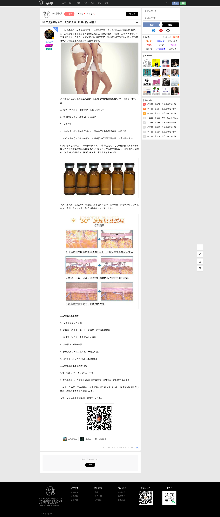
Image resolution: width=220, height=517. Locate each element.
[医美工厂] (166, 72)
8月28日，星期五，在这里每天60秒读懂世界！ (161, 104)
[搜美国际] (156, 72)
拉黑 (104, 447)
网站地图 (121, 500)
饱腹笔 (149, 45)
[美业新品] (156, 91)
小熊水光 (172, 45)
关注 (70, 14)
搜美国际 (46, 3)
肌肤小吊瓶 (172, 41)
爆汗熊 (149, 49)
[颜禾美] (175, 63)
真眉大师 (160, 41)
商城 (99, 3)
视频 (92, 3)
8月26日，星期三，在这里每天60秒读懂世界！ (161, 113)
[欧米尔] (147, 91)
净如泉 (149, 41)
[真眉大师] (175, 91)
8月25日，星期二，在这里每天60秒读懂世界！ (161, 118)
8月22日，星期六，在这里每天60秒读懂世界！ (161, 132)
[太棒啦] (166, 81)
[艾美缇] (147, 81)
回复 (137, 448)
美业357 (98, 492)
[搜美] (147, 63)
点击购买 (176, 37)
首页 (64, 3)
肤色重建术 (160, 49)
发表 (133, 14)
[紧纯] (156, 81)
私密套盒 (98, 500)
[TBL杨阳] (175, 72)
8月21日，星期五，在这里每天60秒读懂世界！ (161, 136)
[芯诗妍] (166, 91)
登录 (175, 3)
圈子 (71, 3)
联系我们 (121, 496)
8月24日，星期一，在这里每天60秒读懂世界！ (161, 123)
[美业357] (147, 72)
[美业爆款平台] (166, 63)
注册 (183, 3)
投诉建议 (121, 492)
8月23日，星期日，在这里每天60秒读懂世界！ (161, 127)
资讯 (78, 3)
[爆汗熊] (156, 63)
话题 (85, 3)
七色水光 (160, 45)
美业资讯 (57, 13)
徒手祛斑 (172, 49)
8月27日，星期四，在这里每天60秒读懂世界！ (161, 109)
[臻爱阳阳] (175, 81)
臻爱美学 (74, 496)
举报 (108, 447)
